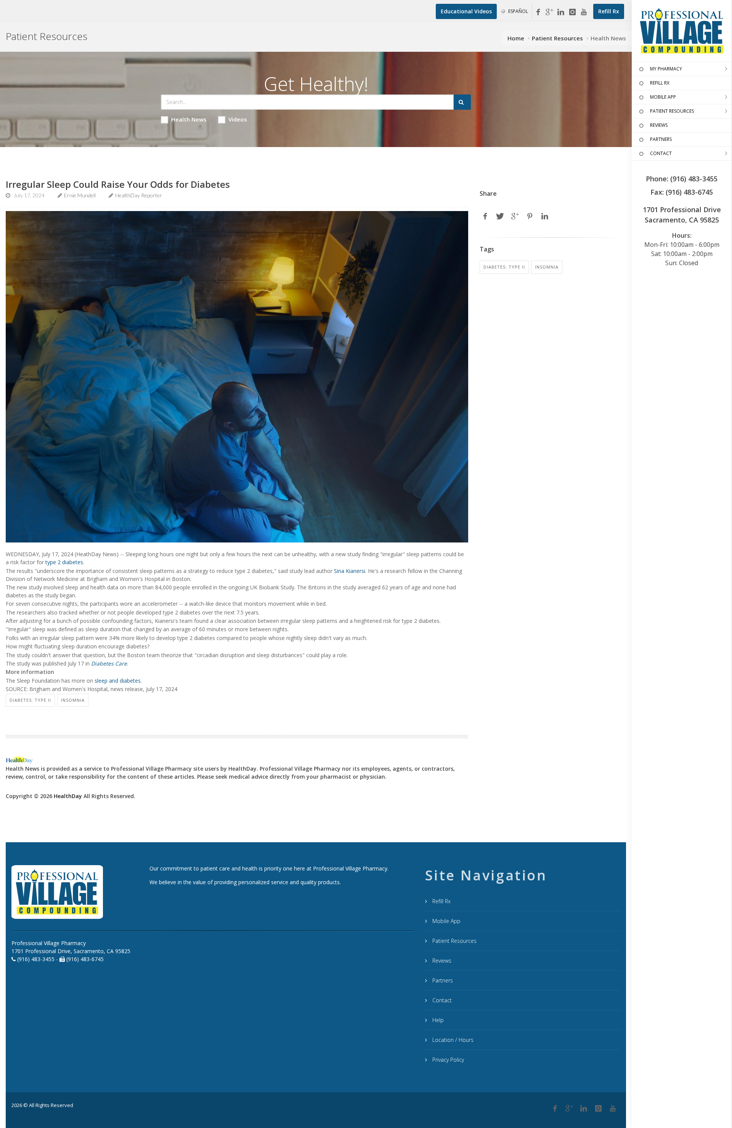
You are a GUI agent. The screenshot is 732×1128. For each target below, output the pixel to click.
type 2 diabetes (64, 562)
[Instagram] (572, 12)
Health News (189, 119)
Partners (442, 980)
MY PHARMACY (666, 69)
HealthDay (68, 796)
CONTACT (661, 153)
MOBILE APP (663, 97)
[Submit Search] (462, 102)
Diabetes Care (109, 663)
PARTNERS (661, 139)
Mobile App (446, 921)
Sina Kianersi (349, 570)
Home (515, 38)
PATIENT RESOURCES (672, 111)
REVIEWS (659, 125)
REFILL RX (659, 83)
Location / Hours (452, 1039)
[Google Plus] (569, 1108)
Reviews (441, 960)
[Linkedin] (561, 12)
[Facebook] (538, 12)
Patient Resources (557, 38)
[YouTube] (583, 12)
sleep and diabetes (118, 680)
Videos (237, 119)
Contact (441, 1000)
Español (517, 11)
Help (437, 1020)
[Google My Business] (549, 12)
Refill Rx (441, 901)
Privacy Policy (447, 1059)
